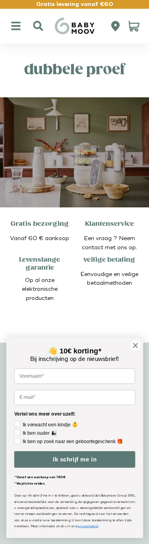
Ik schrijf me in (74, 459)
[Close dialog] (135, 345)
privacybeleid (88, 526)
